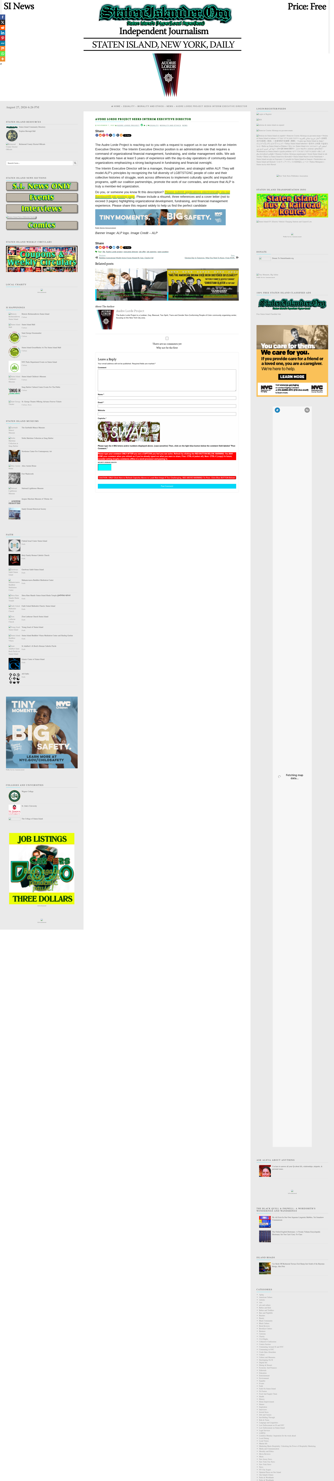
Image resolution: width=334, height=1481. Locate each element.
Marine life (263, 1443)
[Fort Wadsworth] (14, 478)
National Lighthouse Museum (32, 488)
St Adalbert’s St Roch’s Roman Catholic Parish (39, 646)
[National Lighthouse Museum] (14, 491)
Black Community (266, 1320)
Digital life (263, 1362)
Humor (261, 1404)
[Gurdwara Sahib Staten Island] (14, 572)
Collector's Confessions (267, 1341)
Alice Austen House (29, 466)
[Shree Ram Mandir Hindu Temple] (14, 598)
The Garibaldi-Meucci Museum (33, 427)
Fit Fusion (263, 1391)
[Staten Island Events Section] (42, 197)
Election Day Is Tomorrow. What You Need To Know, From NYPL (210, 256)
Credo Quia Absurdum (267, 1352)
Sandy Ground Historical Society (34, 509)
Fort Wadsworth (28, 474)
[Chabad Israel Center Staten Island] (14, 545)
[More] (121, 135)
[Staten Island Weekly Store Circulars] (42, 258)
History (262, 1399)
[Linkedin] (2, 32)
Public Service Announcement (15, 770)
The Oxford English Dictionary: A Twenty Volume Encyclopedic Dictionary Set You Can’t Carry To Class (296, 1233)
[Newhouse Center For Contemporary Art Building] (14, 456)
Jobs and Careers (265, 1414)
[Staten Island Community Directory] (12, 127)
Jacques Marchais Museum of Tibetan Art (37, 499)
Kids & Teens (264, 1420)
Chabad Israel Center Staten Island (34, 541)
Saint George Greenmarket (31, 333)
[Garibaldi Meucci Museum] (14, 430)
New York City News (267, 1461)
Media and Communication (269, 1448)
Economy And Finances (268, 1367)
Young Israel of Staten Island (32, 627)
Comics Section (265, 1344)
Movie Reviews (264, 1454)
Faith (23, 544)
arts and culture (264, 1305)
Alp (104, 252)
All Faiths (25, 673)
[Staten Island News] (42, 186)
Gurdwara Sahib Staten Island (33, 569)
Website (101, 410)
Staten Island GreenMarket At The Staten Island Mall (41, 347)
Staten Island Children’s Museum (34, 376)
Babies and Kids (265, 1307)
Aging (261, 1294)
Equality (154, 125)
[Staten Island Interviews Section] (42, 208)
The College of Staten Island (32, 818)
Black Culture (264, 1323)
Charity (262, 1336)
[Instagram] (107, 135)
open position (163, 252)
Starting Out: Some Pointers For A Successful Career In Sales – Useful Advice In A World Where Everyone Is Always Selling (131, 295)
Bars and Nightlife (266, 1313)
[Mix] (2, 48)
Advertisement (41, 292)
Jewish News (264, 1412)
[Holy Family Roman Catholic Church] (14, 559)
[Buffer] (110, 135)
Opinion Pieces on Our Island (270, 1472)
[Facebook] (97, 135)
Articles (262, 1300)
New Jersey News (265, 1459)
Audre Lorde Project (128, 125)
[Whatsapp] (2, 53)
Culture (24, 317)
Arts (260, 1302)
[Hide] (1, 64)
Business (262, 1331)
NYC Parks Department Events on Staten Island (39, 362)
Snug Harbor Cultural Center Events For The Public (41, 387)
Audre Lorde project (114, 252)
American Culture (265, 1297)
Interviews (263, 1409)
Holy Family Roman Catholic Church (35, 555)
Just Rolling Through (267, 1417)
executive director (131, 252)
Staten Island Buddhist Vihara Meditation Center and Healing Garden (47, 635)
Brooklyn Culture (265, 1328)
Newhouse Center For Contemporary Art (37, 451)
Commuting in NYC (266, 1349)
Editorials (262, 1370)
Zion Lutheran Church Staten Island (35, 616)
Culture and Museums (267, 1357)
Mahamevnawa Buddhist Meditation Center (37, 580)
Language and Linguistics (268, 1422)
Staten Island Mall (28, 324)
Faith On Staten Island (267, 1388)
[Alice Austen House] (14, 467)
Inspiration (263, 1407)
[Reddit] (100, 135)
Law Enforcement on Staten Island (272, 1428)
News (30, 405)
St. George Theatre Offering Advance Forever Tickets (41, 401)
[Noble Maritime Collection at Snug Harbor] (14, 442)
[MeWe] (2, 43)
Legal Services (264, 1430)
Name (101, 394)
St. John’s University (29, 806)
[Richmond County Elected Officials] (12, 147)
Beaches (262, 1315)
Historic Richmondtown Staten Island (35, 314)
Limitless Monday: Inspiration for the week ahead (277, 1435)
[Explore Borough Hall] (12, 136)
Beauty (261, 1318)
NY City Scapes (265, 1469)
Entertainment (264, 1375)
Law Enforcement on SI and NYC (271, 1425)
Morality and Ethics (170, 125)
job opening (151, 252)
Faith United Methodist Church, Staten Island (38, 606)
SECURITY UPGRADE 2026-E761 (107, 462)
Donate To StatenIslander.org (283, 258)
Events (261, 1383)
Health (261, 1396)
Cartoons (262, 1334)
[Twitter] (113, 135)
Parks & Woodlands (266, 1477)
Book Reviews (264, 1326)
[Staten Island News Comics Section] (42, 225)
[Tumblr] (117, 135)
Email (101, 402)
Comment (102, 367)
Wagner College (27, 791)
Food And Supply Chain (268, 1394)
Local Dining (264, 1438)
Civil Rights (263, 1339)
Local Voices (264, 1441)
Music (261, 1456)
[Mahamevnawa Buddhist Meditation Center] (14, 585)
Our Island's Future (266, 1475)
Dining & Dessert (265, 1365)
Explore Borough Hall (27, 131)
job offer (142, 252)
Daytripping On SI (266, 1360)
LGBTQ (262, 1433)
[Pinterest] (103, 135)
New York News (265, 1464)
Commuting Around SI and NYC (271, 1347)
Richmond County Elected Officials (32, 144)
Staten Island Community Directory (32, 127)
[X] (2, 22)
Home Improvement (266, 1401)
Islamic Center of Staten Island (33, 659)
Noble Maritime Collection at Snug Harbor (37, 438)
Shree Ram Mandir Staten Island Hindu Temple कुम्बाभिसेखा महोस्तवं (46, 595)
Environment (264, 1378)
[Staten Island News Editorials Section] (21, 216)
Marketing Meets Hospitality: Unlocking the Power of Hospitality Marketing (287, 1446)
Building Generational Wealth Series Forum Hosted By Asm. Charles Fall (126, 256)
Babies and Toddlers (266, 1310)
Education (263, 1373)
